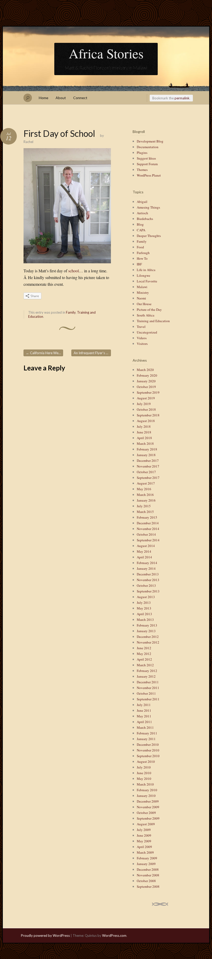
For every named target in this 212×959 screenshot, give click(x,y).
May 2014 (144, 551)
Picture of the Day (149, 309)
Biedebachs (145, 218)
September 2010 (148, 756)
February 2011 (147, 733)
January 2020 (146, 381)
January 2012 (146, 676)
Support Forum (147, 164)
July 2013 (144, 602)
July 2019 (144, 403)
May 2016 (144, 489)
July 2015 (144, 506)
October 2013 (146, 585)
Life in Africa (146, 269)
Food (140, 247)
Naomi (141, 298)
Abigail (142, 201)
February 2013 (147, 625)
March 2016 (145, 494)
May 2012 (144, 653)
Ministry (143, 292)
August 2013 (146, 597)
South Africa (145, 315)
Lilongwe (143, 275)
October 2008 (146, 880)
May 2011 (144, 716)
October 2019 (146, 386)
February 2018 (147, 449)
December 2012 (148, 636)
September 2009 (148, 818)
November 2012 (148, 642)
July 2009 (144, 829)
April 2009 (144, 846)
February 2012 (147, 670)
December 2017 (148, 460)
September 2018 (148, 415)
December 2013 (148, 574)
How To (142, 258)
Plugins (142, 152)
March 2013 (145, 619)
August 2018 (146, 420)
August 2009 (146, 824)
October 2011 (146, 693)
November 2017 (148, 466)
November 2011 (148, 687)
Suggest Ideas (146, 158)
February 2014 (147, 562)
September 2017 (148, 477)
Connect (80, 98)
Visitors (142, 343)
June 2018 (144, 432)
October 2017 (146, 472)
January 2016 (146, 500)
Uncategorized (147, 332)
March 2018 (145, 443)
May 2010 (144, 778)
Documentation (147, 147)
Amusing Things (148, 207)
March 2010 (145, 784)
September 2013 (148, 591)
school (73, 270)
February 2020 (147, 375)
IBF (139, 264)
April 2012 (144, 659)
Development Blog (150, 141)
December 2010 (148, 744)
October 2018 (146, 409)
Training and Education (153, 321)
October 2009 (146, 812)
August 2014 (146, 545)
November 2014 (148, 528)
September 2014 (148, 540)
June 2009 (144, 835)
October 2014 (146, 534)
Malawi (142, 286)
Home (43, 98)
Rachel (28, 142)
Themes (142, 169)
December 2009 (148, 801)
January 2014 (146, 568)
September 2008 (148, 886)
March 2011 (145, 727)
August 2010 (146, 761)
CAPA (141, 230)
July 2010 (144, 767)
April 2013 (144, 614)
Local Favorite (147, 281)
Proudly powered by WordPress (45, 935)
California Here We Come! (44, 353)
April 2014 (144, 557)
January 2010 (146, 795)
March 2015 (145, 511)
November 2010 (148, 750)
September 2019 (148, 392)
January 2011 (146, 738)
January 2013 (146, 631)
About (61, 98)
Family (70, 312)
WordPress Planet (149, 175)
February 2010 (147, 790)
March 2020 (145, 369)
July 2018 (144, 426)
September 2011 (148, 699)
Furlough (143, 252)
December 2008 (148, 869)
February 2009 (147, 858)
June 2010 (144, 773)
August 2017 (146, 483)
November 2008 (148, 875)
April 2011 (144, 721)
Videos (142, 338)
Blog (140, 224)
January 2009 (146, 863)
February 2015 (147, 517)
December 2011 (148, 682)
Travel (141, 326)
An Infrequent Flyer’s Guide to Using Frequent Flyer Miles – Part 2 (92, 353)
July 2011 (144, 704)
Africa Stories (106, 53)
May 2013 (144, 608)
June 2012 (144, 648)
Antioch (142, 213)
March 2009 (145, 852)
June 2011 (144, 710)
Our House (144, 304)
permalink (182, 98)
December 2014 (148, 523)
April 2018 (144, 437)
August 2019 (146, 398)
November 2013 (148, 579)
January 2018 (146, 455)
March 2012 (145, 665)
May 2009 (144, 841)
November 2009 (148, 807)
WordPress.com (114, 935)
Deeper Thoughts (149, 235)
